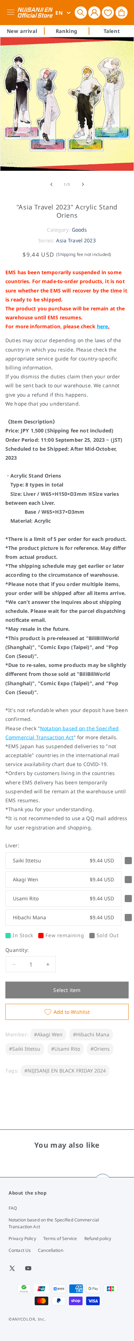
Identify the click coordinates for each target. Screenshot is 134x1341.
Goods (79, 229)
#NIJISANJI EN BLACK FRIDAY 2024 (65, 1070)
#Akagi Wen (48, 1034)
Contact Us (20, 1250)
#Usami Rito (65, 1048)
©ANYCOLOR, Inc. (27, 1319)
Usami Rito (63, 898)
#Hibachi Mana (91, 1034)
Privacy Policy (22, 1238)
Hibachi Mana (63, 917)
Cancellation (50, 1250)
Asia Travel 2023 (75, 240)
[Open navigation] (12, 12)
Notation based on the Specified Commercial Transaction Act (54, 1223)
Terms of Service (60, 1238)
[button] (81, 12)
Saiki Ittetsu (63, 860)
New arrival (22, 31)
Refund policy (97, 1238)
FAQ (13, 1208)
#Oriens (100, 1048)
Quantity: (17, 950)
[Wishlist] (108, 12)
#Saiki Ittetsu (24, 1048)
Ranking (67, 31)
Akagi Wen (63, 879)
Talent (112, 31)
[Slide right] (83, 184)
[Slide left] (51, 184)
